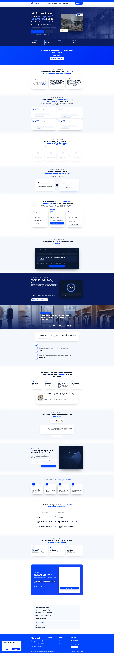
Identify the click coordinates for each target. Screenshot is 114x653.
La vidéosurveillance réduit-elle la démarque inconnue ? (46, 517)
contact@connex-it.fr (75, 640)
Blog (60, 3)
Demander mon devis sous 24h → (57, 58)
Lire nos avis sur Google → (57, 436)
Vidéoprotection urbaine (51, 643)
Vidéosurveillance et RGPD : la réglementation (43, 610)
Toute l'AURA (35, 460)
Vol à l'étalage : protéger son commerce (42, 607)
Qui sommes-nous (65, 3)
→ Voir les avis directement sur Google (57, 431)
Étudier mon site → (74, 224)
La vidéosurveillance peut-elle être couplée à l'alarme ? (67, 527)
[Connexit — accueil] (35, 3)
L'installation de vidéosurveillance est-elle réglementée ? (67, 517)
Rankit (82, 651)
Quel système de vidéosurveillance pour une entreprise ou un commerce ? (46, 512)
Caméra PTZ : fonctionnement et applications (43, 615)
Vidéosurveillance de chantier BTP (41, 624)
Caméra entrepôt (35, 462)
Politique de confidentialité (51, 651)
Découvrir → (34, 554)
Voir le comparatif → (53, 84)
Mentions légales (45, 651)
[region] (11, 646)
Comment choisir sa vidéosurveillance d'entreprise (44, 613)
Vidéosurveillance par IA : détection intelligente (44, 612)
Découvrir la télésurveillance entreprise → (39, 299)
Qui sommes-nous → (47, 401)
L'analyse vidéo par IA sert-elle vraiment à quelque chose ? (67, 512)
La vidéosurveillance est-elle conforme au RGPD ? (46, 522)
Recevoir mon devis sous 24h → (37, 31)
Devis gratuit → (79, 3)
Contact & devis (61, 643)
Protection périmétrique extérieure (41, 618)
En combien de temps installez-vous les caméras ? (67, 522)
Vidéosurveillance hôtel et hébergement (42, 625)
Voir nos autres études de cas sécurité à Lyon (56, 361)
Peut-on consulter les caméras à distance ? (46, 526)
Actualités (60, 642)
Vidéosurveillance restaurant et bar (42, 627)
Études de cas (56, 3)
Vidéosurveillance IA (51, 640)
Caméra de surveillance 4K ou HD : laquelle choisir (44, 609)
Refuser (7, 649)
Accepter (15, 649)
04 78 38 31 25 (44, 582)
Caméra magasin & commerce (50, 460)
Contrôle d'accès (50, 642)
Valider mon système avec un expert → (57, 266)
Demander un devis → (39, 223)
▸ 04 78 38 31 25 (34, 0)
